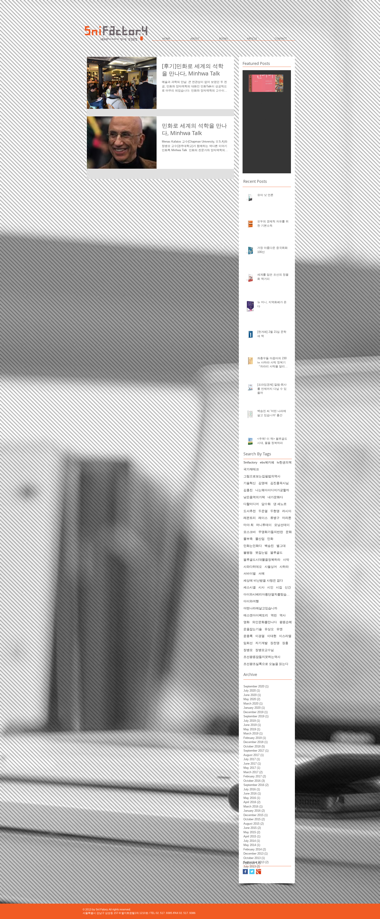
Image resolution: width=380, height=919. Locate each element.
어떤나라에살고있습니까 (260, 608)
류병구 (275, 518)
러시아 (286, 511)
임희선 (248, 643)
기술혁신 (249, 483)
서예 (261, 573)
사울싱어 (271, 566)
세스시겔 (249, 587)
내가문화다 (275, 497)
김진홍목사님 (279, 483)
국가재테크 (251, 469)
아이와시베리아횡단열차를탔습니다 (267, 594)
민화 (270, 538)
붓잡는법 (261, 552)
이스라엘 (285, 636)
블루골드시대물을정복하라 (261, 559)
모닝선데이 (282, 525)
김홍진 (248, 490)
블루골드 (276, 552)
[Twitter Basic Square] (251, 871)
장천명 (275, 643)
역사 (283, 615)
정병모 (248, 650)
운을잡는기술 (252, 629)
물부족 (248, 538)
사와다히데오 (252, 566)
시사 (261, 587)
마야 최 (248, 525)
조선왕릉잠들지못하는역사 (261, 657)
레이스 (263, 518)
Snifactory (250, 462)
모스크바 (249, 532)
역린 (274, 615)
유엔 (279, 629)
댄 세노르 (280, 504)
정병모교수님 (264, 650)
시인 (270, 587)
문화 (289, 532)
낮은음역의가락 (254, 497)
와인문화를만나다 (264, 622)
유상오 (269, 629)
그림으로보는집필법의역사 (261, 476)
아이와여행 (251, 601)
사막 (286, 559)
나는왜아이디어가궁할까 (272, 490)
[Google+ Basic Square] (258, 871)
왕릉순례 (286, 622)
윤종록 (248, 636)
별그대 (281, 545)
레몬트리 (249, 518)
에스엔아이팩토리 (255, 615)
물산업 (260, 538)
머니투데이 (264, 525)
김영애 (263, 483)
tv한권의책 (284, 462)
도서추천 (249, 511)
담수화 (266, 504)
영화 (246, 622)
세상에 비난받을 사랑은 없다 (263, 580)
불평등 (248, 552)
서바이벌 (249, 573)
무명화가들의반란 (270, 532)
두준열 (263, 511)
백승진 (269, 545)
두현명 (275, 511)
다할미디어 (251, 504)
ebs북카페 (267, 462)
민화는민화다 (252, 545)
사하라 (284, 566)
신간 (288, 587)
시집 (279, 587)
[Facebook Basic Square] (245, 871)
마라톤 (286, 518)
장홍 (285, 643)
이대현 (271, 636)
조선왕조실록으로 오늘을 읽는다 (265, 664)
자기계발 (261, 643)
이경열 (260, 636)
